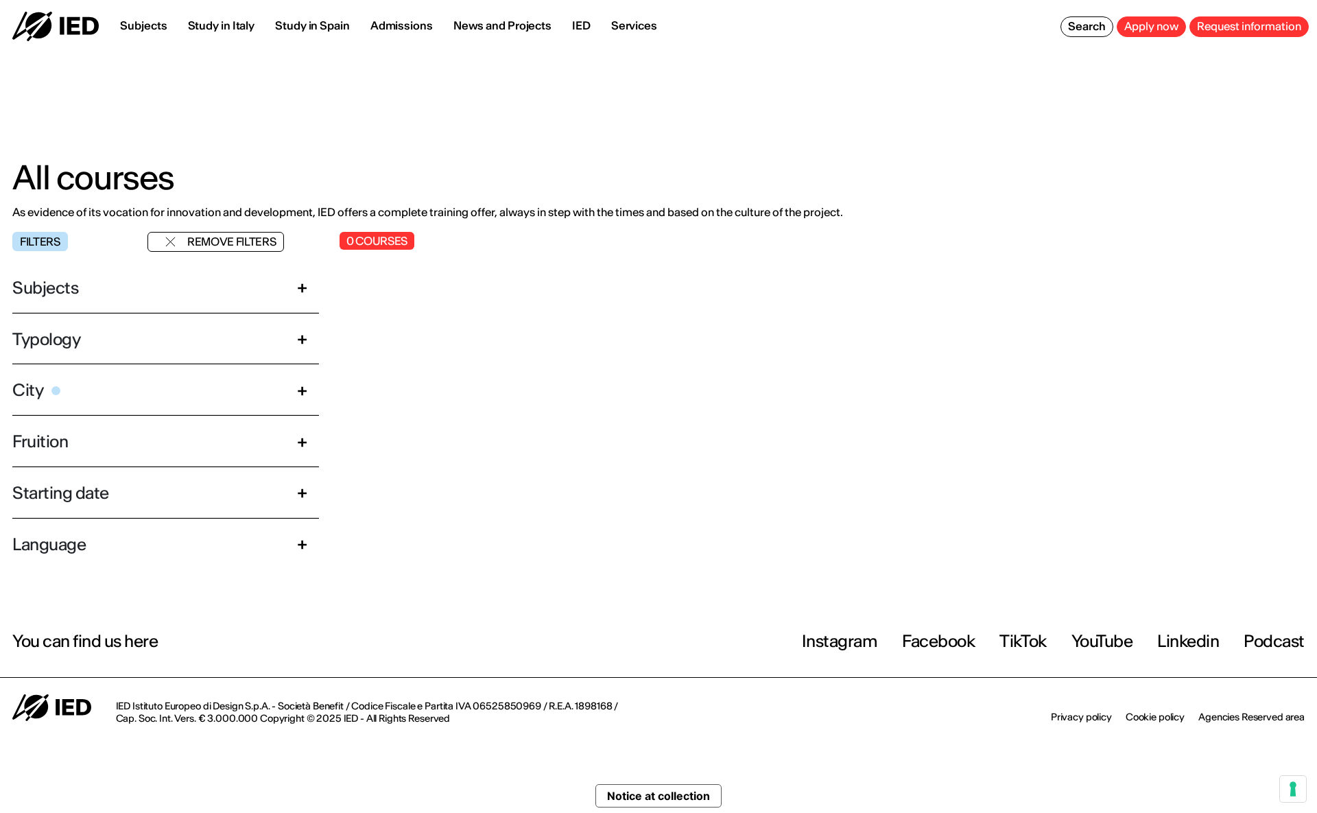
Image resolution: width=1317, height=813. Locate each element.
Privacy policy (1081, 717)
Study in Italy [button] (221, 25)
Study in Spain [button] (312, 25)
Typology (46, 339)
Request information (1249, 26)
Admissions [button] (401, 25)
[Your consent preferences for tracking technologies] (1293, 789)
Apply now (1151, 26)
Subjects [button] (143, 25)
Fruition (40, 441)
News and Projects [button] (502, 25)
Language (49, 544)
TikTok (1022, 641)
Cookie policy (1155, 717)
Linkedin (1188, 641)
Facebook (938, 641)
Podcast (1274, 641)
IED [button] (581, 25)
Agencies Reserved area (1251, 717)
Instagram (840, 641)
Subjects (45, 287)
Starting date (60, 493)
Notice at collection (658, 796)
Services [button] (634, 25)
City (27, 390)
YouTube (1102, 641)
